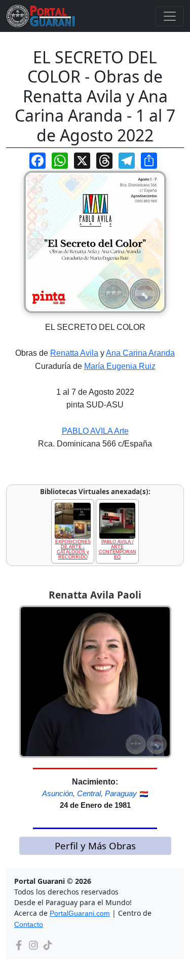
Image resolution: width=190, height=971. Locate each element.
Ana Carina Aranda (140, 353)
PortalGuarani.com (80, 913)
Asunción (57, 793)
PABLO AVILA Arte (95, 431)
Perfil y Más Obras (95, 845)
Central (89, 793)
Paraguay (121, 793)
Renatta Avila (74, 353)
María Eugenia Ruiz (120, 366)
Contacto (28, 924)
